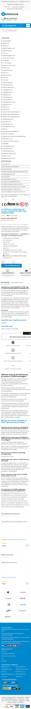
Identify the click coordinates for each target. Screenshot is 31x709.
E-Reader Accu (6, 156)
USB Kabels (5, 143)
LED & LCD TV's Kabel (8, 58)
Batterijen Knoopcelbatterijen (10, 131)
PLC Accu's (5, 53)
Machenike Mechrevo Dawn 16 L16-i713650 (13, 187)
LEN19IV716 (9, 240)
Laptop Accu (9, 29)
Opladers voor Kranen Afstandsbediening (13, 136)
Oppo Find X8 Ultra (6, 169)
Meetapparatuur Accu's (8, 102)
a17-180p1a (20, 702)
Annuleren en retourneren (8, 656)
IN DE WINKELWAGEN (12, 265)
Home (2, 29)
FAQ (2, 658)
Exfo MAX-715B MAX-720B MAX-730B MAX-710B (14, 171)
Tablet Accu (5, 46)
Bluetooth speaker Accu (8, 55)
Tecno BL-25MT (5, 176)
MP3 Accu (5, 129)
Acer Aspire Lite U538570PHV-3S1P (10, 181)
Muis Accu (5, 77)
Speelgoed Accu (6, 94)
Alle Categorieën (10, 25)
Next (28, 197)
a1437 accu (21, 699)
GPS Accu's (5, 72)
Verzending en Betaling (7, 653)
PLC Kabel (5, 80)
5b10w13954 (20, 697)
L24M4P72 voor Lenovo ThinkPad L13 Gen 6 (14, 539)
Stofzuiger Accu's (7, 104)
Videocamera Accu (7, 139)
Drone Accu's (6, 109)
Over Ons (7, 7)
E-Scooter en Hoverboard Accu (10, 141)
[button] (15, 19)
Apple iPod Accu (6, 121)
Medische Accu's (7, 75)
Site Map (3, 661)
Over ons (3, 651)
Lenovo (16, 29)
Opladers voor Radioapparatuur (11, 114)
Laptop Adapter (6, 41)
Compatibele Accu (7, 90)
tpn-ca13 (7, 700)
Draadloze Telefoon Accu (9, 153)
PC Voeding (5, 60)
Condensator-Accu (7, 70)
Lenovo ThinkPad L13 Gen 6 (8, 179)
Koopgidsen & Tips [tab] (17, 282)
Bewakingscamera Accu (8, 158)
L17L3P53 (3, 323)
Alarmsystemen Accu (8, 151)
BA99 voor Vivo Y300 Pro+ (9, 577)
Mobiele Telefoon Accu (8, 48)
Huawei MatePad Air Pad (8, 174)
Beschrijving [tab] (5, 282)
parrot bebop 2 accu (11, 699)
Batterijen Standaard (8, 134)
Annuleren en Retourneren (14, 9)
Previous (2, 197)
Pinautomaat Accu (7, 99)
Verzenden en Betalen (18, 7)
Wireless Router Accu (8, 87)
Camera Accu (6, 68)
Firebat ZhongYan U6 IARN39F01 (10, 166)
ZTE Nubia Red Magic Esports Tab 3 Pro (12, 184)
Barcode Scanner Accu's (9, 65)
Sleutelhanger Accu (7, 124)
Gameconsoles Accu (7, 119)
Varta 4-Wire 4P (5, 164)
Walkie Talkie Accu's (7, 85)
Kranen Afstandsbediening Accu (11, 112)
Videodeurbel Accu (7, 148)
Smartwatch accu (7, 50)
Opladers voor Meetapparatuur (11, 116)
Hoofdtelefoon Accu (7, 92)
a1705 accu (15, 700)
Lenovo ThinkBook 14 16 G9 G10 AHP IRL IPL (13, 192)
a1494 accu (22, 700)
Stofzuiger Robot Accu (8, 126)
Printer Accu (5, 107)
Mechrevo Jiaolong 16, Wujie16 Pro (10, 189)
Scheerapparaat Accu (8, 146)
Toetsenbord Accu (7, 97)
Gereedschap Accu (7, 82)
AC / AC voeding (6, 63)
